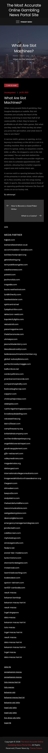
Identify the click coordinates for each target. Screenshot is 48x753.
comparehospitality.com (15, 384)
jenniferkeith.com (12, 528)
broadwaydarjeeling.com (15, 413)
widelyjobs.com (11, 404)
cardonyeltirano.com (14, 374)
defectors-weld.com (13, 314)
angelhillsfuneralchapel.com (17, 443)
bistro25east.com (12, 423)
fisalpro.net (9, 548)
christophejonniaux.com (15, 399)
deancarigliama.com (13, 518)
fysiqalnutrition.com (13, 309)
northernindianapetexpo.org (17, 438)
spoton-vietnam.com (14, 582)
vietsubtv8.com (11, 324)
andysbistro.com (12, 498)
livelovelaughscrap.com (15, 389)
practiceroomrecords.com (16, 379)
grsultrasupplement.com (15, 448)
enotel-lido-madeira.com (16, 553)
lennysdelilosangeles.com (16, 264)
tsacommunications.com (15, 508)
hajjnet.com (9, 240)
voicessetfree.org (12, 418)
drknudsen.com (11, 488)
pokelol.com (9, 274)
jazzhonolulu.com (12, 279)
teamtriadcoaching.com (15, 572)
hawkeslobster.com (13, 299)
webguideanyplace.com (15, 513)
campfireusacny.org (13, 428)
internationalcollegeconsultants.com (21, 473)
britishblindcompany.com (16, 433)
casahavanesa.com (13, 269)
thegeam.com (10, 483)
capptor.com (10, 394)
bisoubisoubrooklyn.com (15, 349)
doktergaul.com (11, 468)
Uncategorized (10, 93)
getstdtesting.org (12, 259)
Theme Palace (36, 748)
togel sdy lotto (10, 713)
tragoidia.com (10, 284)
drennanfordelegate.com (15, 563)
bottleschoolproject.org (15, 254)
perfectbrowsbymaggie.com (17, 364)
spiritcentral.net (11, 304)
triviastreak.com (11, 567)
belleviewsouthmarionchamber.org (20, 354)
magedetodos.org (12, 463)
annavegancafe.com (13, 543)
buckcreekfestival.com (14, 289)
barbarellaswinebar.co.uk (15, 244)
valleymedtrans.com (13, 458)
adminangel (11, 195)
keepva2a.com (11, 493)
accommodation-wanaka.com (18, 249)
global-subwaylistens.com (16, 359)
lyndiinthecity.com (12, 294)
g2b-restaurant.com (13, 453)
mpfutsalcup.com (12, 538)
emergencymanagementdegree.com (21, 523)
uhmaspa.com (10, 339)
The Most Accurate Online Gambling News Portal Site (24, 10)
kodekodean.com (12, 577)
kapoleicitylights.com (14, 319)
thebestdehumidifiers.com (16, 503)
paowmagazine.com (13, 329)
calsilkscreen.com (12, 533)
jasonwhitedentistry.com (15, 344)
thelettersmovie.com (14, 334)
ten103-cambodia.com (14, 587)
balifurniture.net (11, 369)
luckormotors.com (12, 558)
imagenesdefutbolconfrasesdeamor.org (22, 478)
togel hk (7, 723)
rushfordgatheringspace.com (17, 408)
